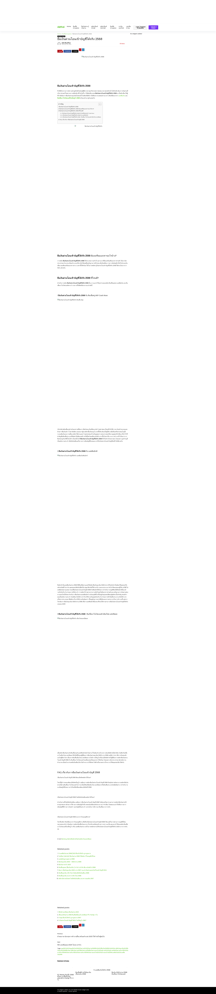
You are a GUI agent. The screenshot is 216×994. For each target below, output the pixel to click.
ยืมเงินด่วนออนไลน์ (94, 950)
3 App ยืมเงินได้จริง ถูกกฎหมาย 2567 (70, 918)
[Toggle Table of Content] (99, 104)
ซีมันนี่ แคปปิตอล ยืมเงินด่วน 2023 (69, 912)
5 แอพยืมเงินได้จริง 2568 (102, 970)
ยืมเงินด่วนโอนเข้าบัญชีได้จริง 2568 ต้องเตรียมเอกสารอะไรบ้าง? (76, 109)
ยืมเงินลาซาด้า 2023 (65, 865)
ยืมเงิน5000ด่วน (112, 948)
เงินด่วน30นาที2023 (71, 952)
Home (69, 26)
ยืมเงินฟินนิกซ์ (72, 839)
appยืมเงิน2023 (65, 948)
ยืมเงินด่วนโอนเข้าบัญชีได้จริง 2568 (68, 107)
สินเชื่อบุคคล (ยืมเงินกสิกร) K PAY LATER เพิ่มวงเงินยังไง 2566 (77, 867)
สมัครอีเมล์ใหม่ (66, 43)
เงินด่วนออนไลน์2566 (106, 952)
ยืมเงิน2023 (98, 948)
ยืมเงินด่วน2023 (76, 950)
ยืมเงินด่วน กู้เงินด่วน (85, 27)
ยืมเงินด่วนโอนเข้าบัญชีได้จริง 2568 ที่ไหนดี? (71, 111)
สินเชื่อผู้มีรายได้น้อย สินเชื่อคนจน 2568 (83, 973)
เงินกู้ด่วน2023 (104, 950)
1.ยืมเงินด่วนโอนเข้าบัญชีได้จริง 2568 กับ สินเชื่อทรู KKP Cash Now (78, 113)
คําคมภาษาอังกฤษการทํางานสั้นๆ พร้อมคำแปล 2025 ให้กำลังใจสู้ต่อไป (80, 936)
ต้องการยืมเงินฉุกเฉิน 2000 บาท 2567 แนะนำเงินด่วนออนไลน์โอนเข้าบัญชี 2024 (83, 870)
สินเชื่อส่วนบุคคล (76, 27)
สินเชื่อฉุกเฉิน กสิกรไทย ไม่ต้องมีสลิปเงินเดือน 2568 (74, 873)
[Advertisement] (50, 12)
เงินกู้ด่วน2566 (112, 950)
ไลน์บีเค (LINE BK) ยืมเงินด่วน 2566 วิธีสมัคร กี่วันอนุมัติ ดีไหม (77, 856)
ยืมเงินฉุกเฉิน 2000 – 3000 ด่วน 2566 (70, 862)
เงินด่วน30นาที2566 (82, 952)
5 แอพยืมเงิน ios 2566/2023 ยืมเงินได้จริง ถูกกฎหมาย (75, 853)
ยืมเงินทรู (64, 839)
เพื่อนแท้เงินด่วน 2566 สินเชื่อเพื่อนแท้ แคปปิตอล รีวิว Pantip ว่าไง (78, 915)
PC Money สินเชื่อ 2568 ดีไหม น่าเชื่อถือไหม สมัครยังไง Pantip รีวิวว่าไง (65, 977)
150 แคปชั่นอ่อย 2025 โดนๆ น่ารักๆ (69, 945)
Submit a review (154, 27)
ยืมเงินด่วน (69, 950)
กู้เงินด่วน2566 (91, 948)
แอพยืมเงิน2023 (116, 952)
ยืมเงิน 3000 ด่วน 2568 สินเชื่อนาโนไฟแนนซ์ (119, 973)
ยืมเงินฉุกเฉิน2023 (122, 948)
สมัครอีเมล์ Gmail (94, 27)
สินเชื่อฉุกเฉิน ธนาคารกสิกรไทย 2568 (70, 876)
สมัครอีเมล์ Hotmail (103, 27)
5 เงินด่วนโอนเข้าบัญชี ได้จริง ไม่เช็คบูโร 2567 (72, 920)
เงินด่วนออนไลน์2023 (94, 952)
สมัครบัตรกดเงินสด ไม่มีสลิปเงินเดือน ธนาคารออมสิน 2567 (76, 879)
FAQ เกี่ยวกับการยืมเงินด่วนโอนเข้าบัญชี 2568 (72, 119)
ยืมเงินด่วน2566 (84, 950)
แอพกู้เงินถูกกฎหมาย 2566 (67, 859)
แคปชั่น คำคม (128, 27)
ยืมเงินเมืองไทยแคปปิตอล (83, 839)
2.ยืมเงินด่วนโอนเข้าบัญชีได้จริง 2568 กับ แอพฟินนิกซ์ (75, 115)
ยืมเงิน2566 (104, 948)
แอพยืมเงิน (122, 96)
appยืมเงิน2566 (74, 948)
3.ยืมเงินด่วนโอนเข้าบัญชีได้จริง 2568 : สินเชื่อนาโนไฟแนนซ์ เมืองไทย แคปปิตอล (81, 117)
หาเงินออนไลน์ (121, 27)
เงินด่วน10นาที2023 (121, 950)
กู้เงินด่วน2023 (83, 948)
